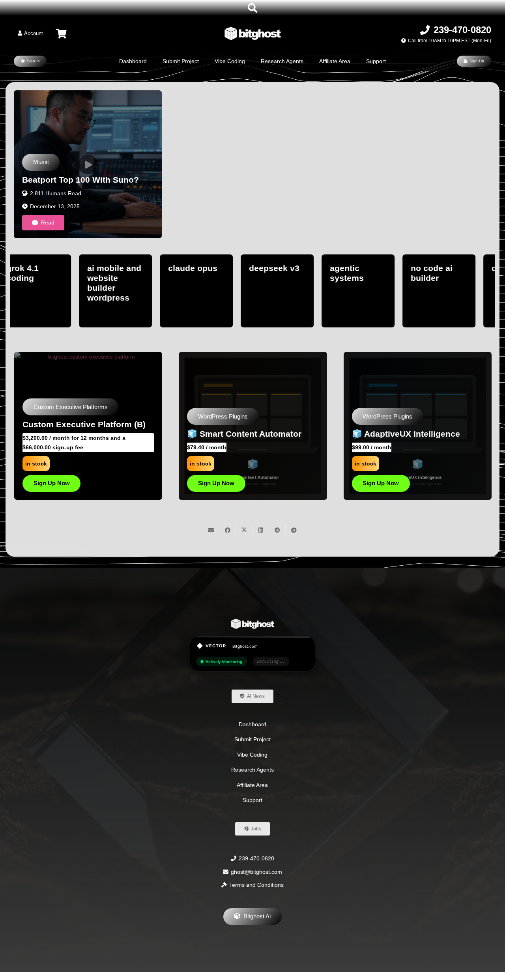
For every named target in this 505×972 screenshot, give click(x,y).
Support (252, 800)
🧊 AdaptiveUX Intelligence (76, 433)
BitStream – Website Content (409, 433)
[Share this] (227, 530)
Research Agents (252, 769)
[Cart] (61, 33)
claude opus (46, 268)
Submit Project (252, 739)
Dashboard (252, 724)
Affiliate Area (252, 785)
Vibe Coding (252, 754)
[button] (252, 8)
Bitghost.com (245, 646)
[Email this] (211, 530)
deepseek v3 (128, 268)
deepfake (364, 268)
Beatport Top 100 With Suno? (80, 179)
